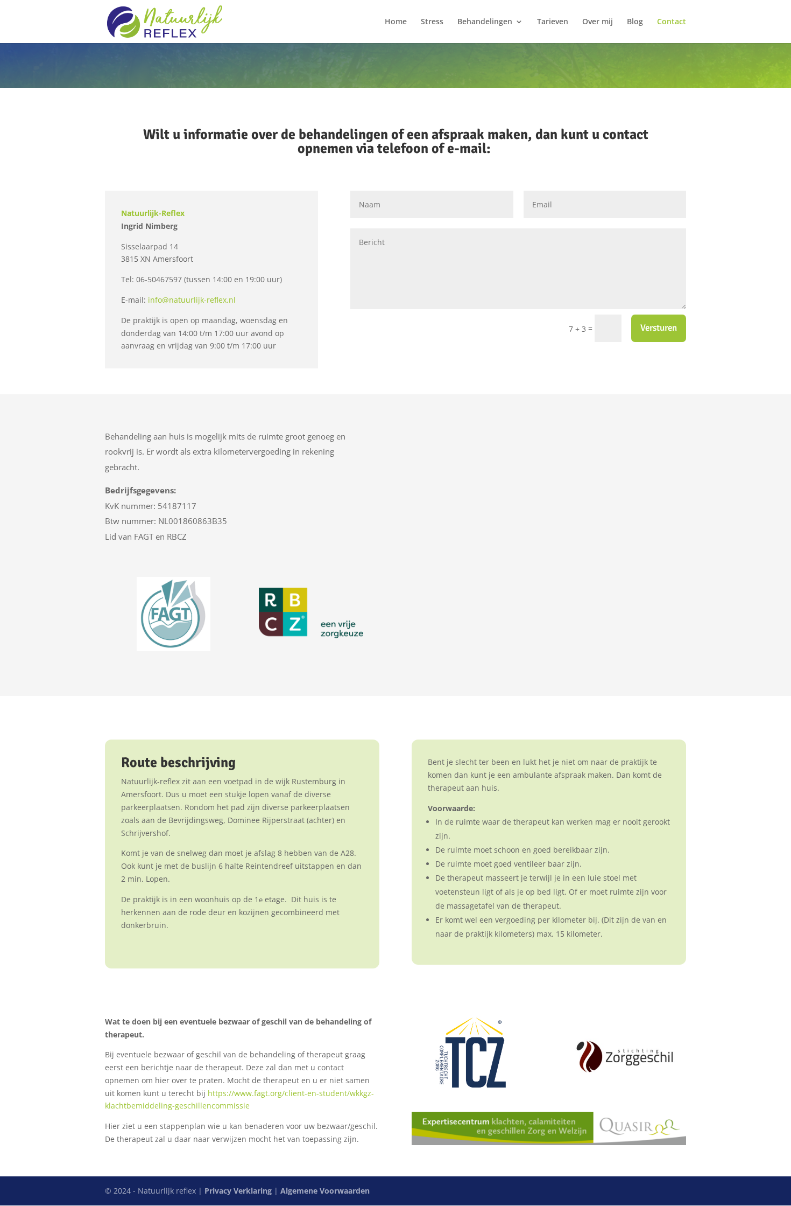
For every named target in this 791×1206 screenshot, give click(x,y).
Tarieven (552, 22)
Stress (432, 22)
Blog (635, 22)
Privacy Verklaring (238, 1191)
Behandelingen (484, 22)
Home (396, 22)
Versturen (658, 327)
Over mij (597, 22)
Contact (671, 22)
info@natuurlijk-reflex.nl (192, 300)
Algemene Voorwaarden (325, 1191)
